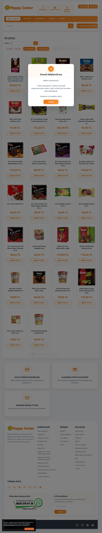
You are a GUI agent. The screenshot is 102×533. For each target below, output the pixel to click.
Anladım (51, 102)
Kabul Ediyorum (29, 529)
